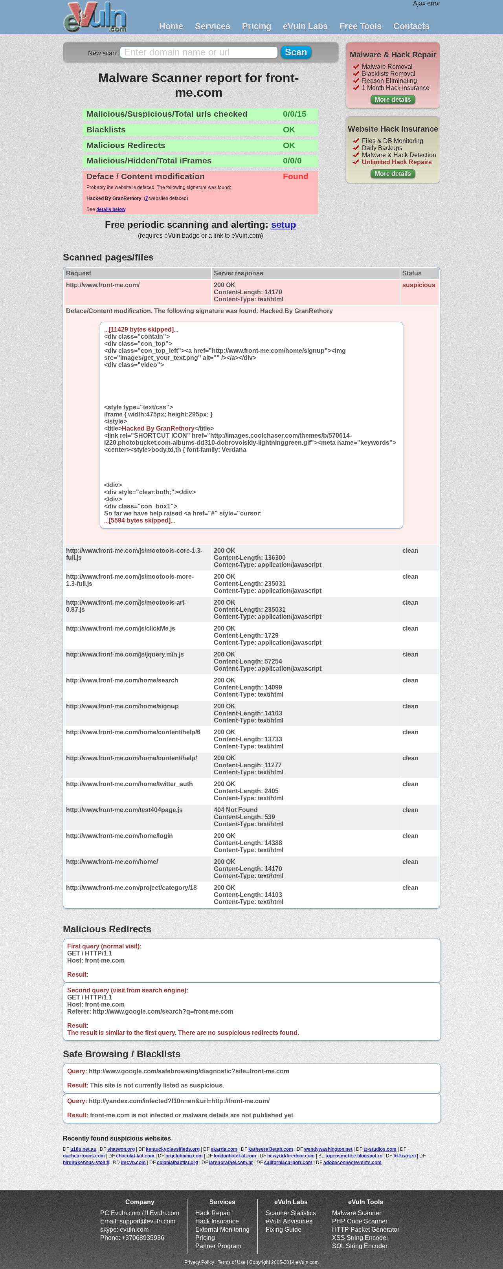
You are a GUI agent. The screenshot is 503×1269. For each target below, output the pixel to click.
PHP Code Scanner (359, 1221)
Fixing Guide (283, 1229)
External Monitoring (222, 1229)
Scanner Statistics (291, 1213)
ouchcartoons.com (84, 1156)
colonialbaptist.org (177, 1162)
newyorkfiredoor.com (291, 1156)
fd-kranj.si (404, 1156)
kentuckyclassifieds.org (173, 1149)
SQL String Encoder (359, 1246)
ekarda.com (224, 1149)
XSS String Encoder (360, 1237)
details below (110, 209)
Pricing (256, 26)
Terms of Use (232, 1262)
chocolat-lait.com (135, 1156)
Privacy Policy (199, 1262)
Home (171, 26)
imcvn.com (133, 1162)
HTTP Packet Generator (365, 1229)
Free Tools (361, 26)
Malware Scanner (356, 1213)
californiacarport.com (288, 1162)
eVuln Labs (305, 26)
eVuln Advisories (289, 1221)
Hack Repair (212, 1213)
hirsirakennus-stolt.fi (86, 1162)
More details (393, 99)
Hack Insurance (217, 1221)
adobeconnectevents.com (352, 1162)
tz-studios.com (380, 1149)
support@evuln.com (147, 1221)
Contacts (411, 26)
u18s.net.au (83, 1149)
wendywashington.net (328, 1149)
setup (283, 224)
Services (212, 26)
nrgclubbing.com (184, 1156)
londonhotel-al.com (235, 1156)
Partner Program (218, 1246)
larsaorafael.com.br (231, 1162)
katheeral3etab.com (270, 1149)
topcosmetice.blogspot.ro (353, 1156)
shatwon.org (121, 1149)
